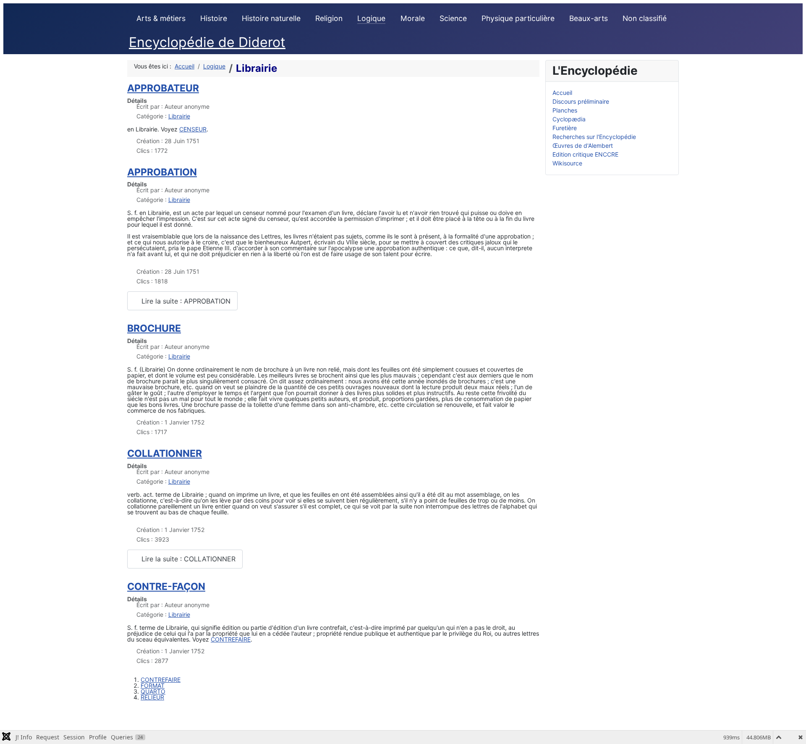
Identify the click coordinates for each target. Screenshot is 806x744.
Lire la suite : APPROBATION (184, 301)
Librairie (179, 116)
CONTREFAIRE (231, 639)
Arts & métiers (161, 18)
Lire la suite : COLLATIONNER (187, 559)
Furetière (564, 127)
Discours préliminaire (580, 101)
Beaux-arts (588, 18)
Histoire (213, 18)
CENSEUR (193, 129)
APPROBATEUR (163, 88)
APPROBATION (162, 172)
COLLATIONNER (164, 453)
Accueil (562, 92)
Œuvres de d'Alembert (582, 145)
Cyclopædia (569, 119)
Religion (329, 18)
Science (453, 18)
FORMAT (153, 685)
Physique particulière (518, 18)
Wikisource (567, 163)
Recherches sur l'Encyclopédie (594, 136)
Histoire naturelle (271, 18)
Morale (412, 18)
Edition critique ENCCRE (585, 154)
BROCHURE (154, 328)
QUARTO (153, 691)
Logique (371, 18)
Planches (564, 110)
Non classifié (645, 18)
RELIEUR (152, 697)
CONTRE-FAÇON (166, 586)
